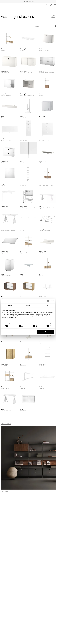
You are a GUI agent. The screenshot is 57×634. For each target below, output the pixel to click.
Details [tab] (28, 305)
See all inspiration (6, 423)
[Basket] (51, 5)
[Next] (55, 424)
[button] (9, 40)
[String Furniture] (4, 4)
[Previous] (52, 424)
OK (45, 331)
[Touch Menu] (55, 4)
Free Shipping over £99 (28, 1)
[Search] (47, 5)
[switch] (21, 326)
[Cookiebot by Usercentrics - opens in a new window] (48, 301)
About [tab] (46, 305)
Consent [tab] (10, 305)
